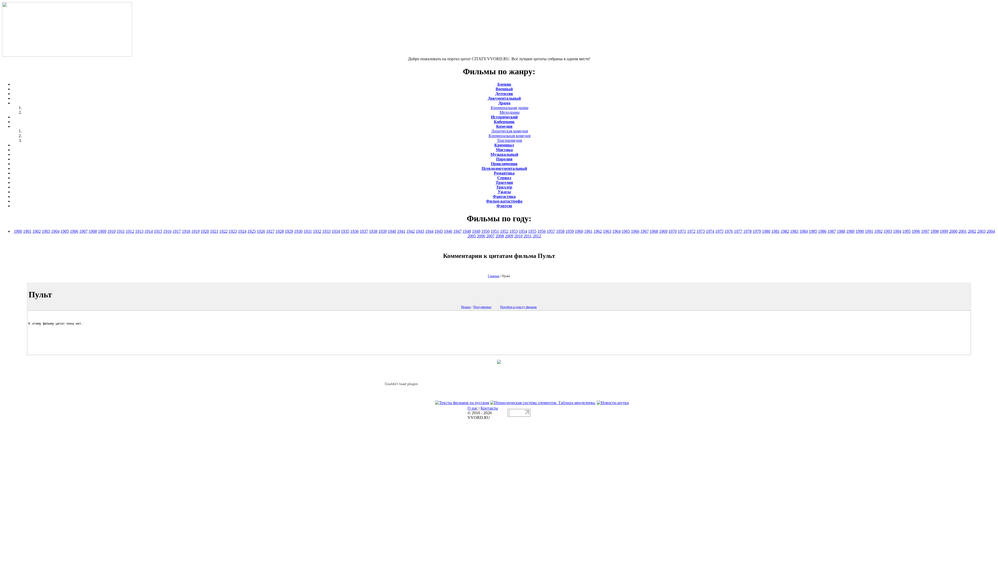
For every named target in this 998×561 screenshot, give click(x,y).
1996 (916, 231)
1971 (682, 231)
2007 (490, 236)
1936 (354, 231)
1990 (860, 231)
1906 (74, 231)
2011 (528, 236)
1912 (130, 231)
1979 (757, 231)
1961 (588, 231)
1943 (420, 231)
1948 (467, 231)
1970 (672, 231)
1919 (195, 231)
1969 (663, 231)
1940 (392, 231)
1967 (644, 231)
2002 (972, 231)
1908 (93, 231)
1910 (111, 231)
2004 (991, 231)
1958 (560, 231)
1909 (102, 231)
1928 (279, 231)
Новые (466, 307)
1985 (813, 231)
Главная (493, 276)
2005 (472, 236)
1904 (55, 231)
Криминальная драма (509, 107)
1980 (766, 231)
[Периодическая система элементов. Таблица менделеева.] (543, 402)
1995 (906, 231)
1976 (729, 231)
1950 (485, 231)
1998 (934, 231)
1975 (719, 231)
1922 (223, 231)
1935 (345, 231)
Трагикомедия (509, 140)
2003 (981, 231)
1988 (841, 231)
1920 (205, 231)
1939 (382, 231)
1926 (261, 231)
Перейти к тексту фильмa (518, 307)
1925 (251, 231)
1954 (523, 231)
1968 (654, 231)
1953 (513, 231)
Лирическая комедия (509, 131)
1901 (27, 231)
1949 (476, 231)
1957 (551, 231)
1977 (738, 231)
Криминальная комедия (509, 135)
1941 (401, 231)
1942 (410, 231)
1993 (888, 231)
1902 (36, 231)
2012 (537, 236)
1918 (186, 231)
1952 (504, 231)
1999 (944, 231)
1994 (897, 231)
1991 (869, 231)
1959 (570, 231)
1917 (177, 231)
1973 (701, 231)
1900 (18, 231)
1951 (495, 231)
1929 (289, 231)
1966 (635, 231)
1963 (607, 231)
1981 (775, 231)
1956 (541, 231)
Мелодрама (510, 112)
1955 (532, 231)
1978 (747, 231)
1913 (139, 231)
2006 (481, 236)
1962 (598, 231)
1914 (149, 231)
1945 (439, 231)
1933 (326, 231)
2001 (962, 231)
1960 (579, 231)
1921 (214, 231)
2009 (509, 236)
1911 (121, 231)
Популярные (482, 307)
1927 (270, 231)
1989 (850, 231)
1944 (429, 231)
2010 (518, 236)
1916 (167, 231)
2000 (953, 231)
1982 (785, 231)
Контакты (489, 408)
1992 (878, 231)
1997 (925, 231)
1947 (457, 231)
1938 (373, 231)
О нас (473, 408)
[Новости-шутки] (613, 402)
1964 (616, 231)
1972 (691, 231)
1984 (803, 231)
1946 (448, 231)
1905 (65, 231)
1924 (242, 231)
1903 (46, 231)
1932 (317, 231)
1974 (710, 231)
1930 (298, 231)
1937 (364, 231)
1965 (626, 231)
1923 (233, 231)
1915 (158, 231)
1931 (308, 231)
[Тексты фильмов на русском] (462, 402)
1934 (336, 231)
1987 (832, 231)
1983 (794, 231)
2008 (500, 236)
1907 (83, 231)
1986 (822, 231)
